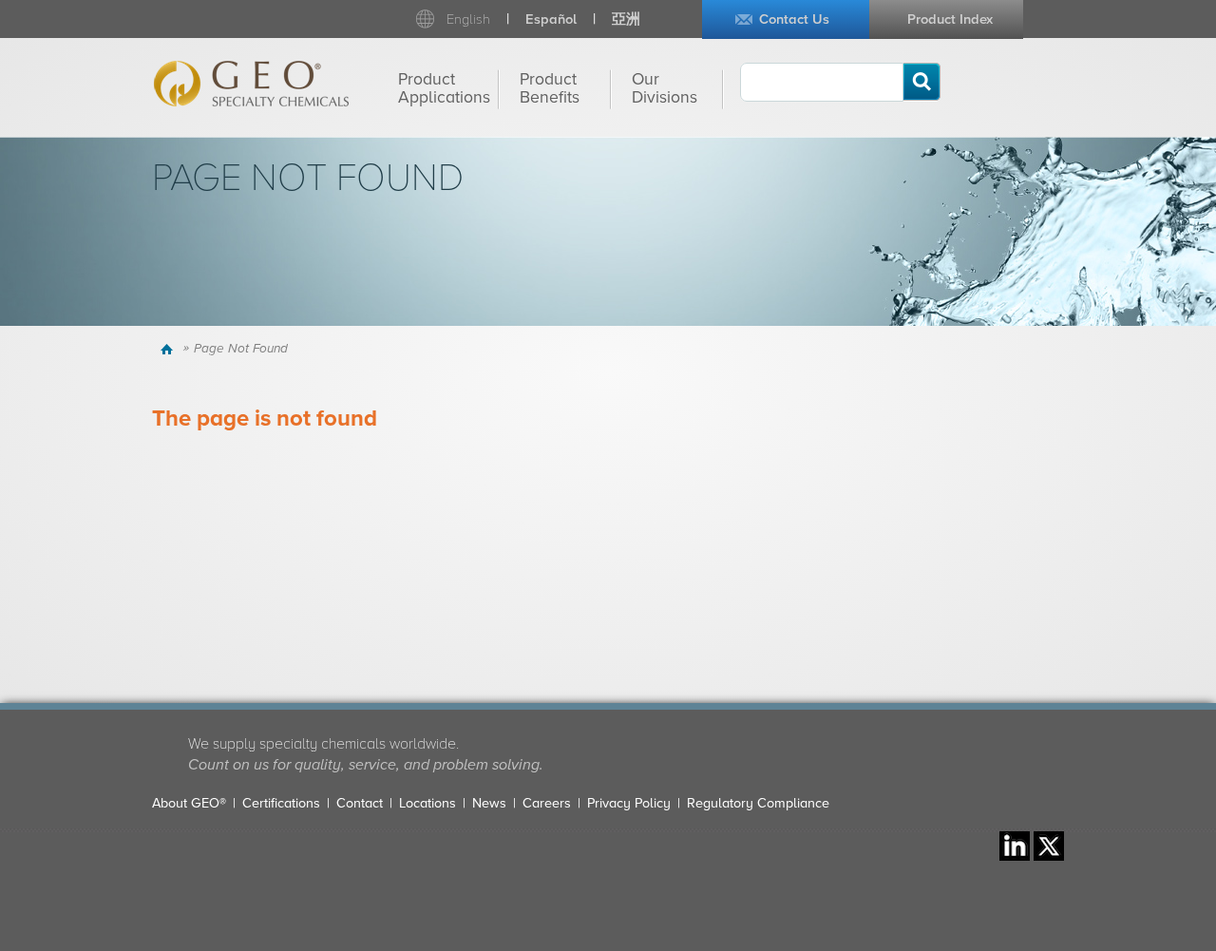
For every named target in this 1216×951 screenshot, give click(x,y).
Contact (359, 803)
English (468, 19)
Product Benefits (550, 88)
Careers (546, 803)
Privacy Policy (629, 803)
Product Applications (444, 88)
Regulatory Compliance (758, 803)
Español (551, 19)
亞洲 (626, 19)
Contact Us (794, 19)
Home (169, 348)
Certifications (281, 803)
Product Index (950, 19)
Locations (427, 803)
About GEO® (189, 803)
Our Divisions (664, 88)
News (489, 803)
